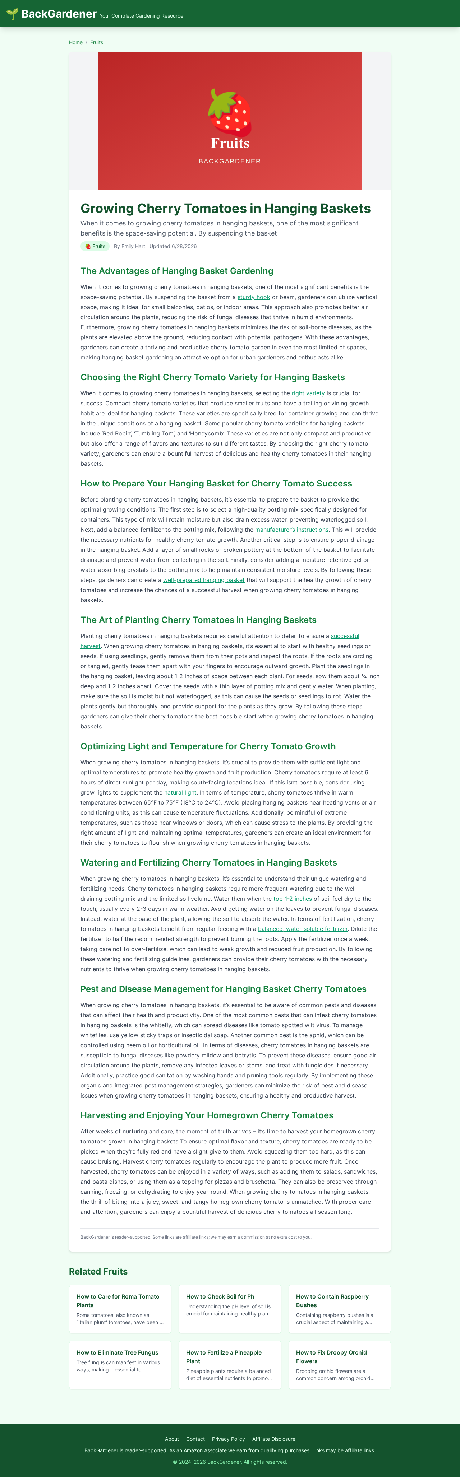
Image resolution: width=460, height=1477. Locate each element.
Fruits (96, 42)
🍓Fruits (95, 246)
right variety (308, 393)
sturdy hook (254, 296)
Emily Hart (133, 246)
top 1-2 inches (292, 898)
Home (76, 42)
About (172, 1439)
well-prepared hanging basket (204, 579)
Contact (195, 1439)
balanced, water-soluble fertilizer (303, 928)
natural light (180, 792)
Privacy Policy (228, 1439)
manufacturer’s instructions (291, 529)
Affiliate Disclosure (273, 1439)
